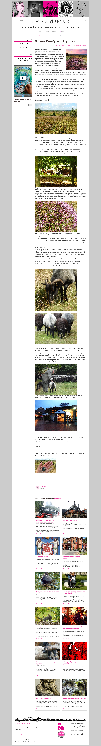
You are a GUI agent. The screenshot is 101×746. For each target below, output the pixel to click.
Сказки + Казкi (25, 51)
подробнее (39, 533)
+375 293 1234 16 (18, 732)
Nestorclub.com (32, 739)
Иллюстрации (26, 47)
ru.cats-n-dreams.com (19, 736)
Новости (23, 723)
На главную (39, 31)
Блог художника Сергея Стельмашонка (24, 59)
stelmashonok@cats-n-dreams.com (22, 734)
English (62, 31)
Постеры (28, 40)
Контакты (28, 723)
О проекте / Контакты (51, 31)
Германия (48, 35)
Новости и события (26, 36)
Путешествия (26, 55)
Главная (36, 35)
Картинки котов (25, 43)
